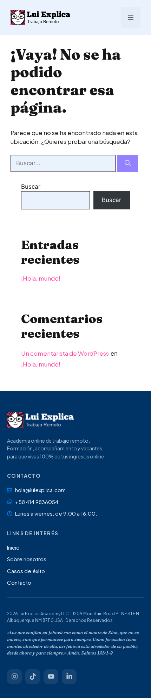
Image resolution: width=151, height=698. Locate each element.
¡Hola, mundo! (40, 278)
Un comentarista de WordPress (65, 353)
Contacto (19, 582)
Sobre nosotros (26, 559)
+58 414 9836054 (36, 501)
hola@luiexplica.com (40, 489)
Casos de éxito (26, 571)
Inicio (13, 547)
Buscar (30, 186)
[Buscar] (127, 163)
